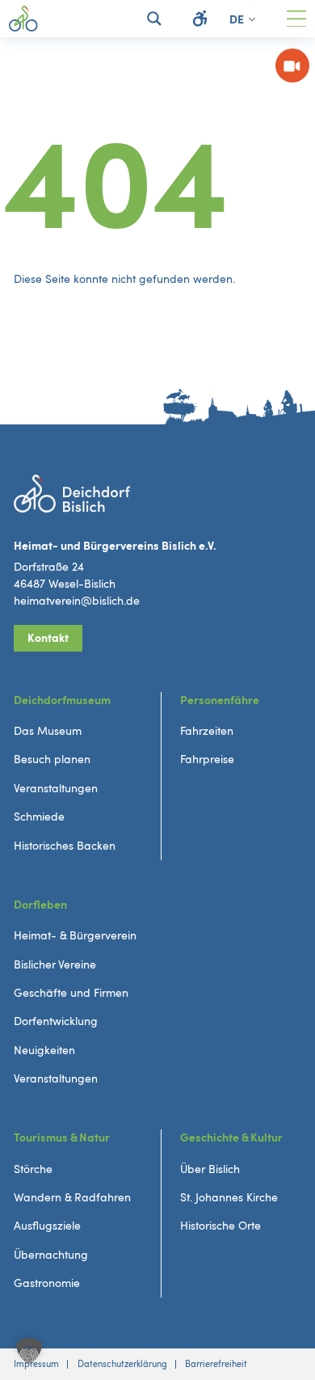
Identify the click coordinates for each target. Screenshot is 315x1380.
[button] (29, 1351)
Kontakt (48, 638)
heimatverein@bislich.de (77, 601)
